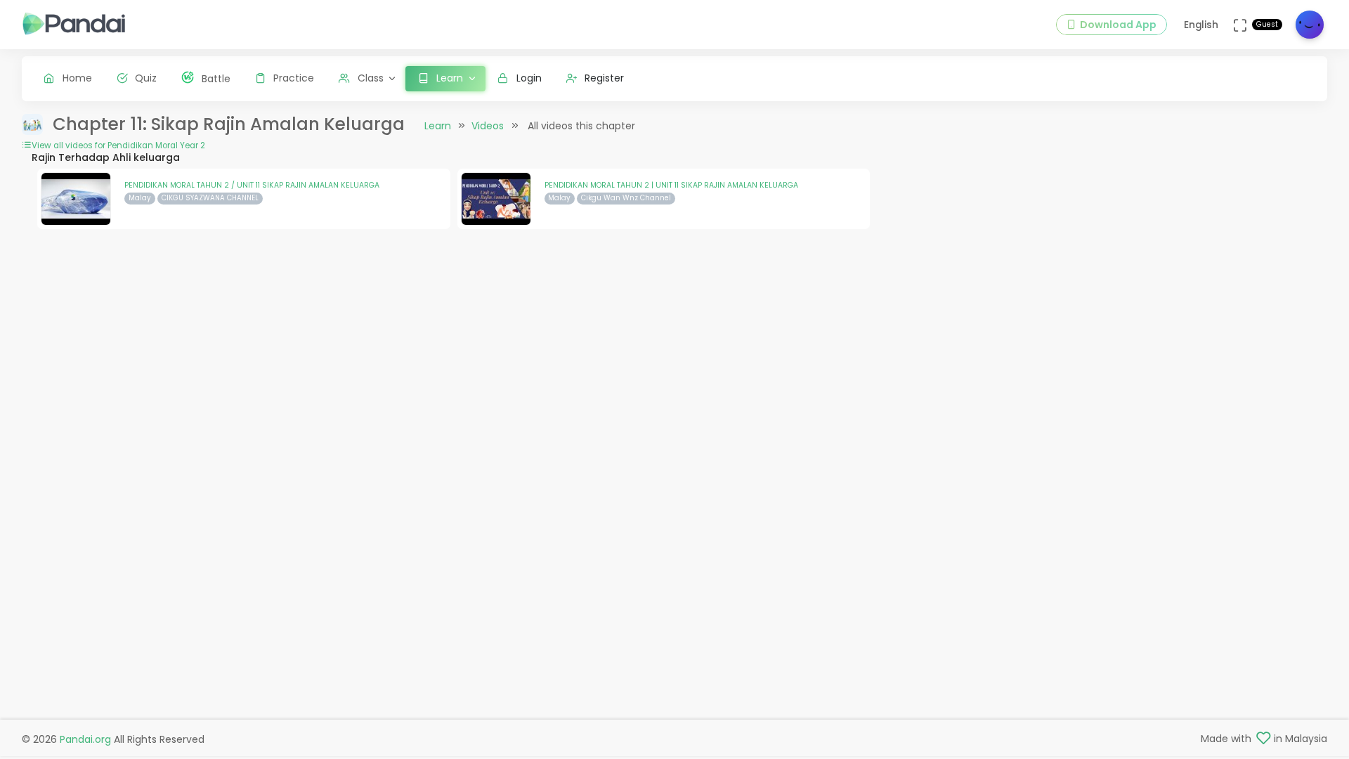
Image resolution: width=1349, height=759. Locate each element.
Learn (437, 126)
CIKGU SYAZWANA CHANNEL (210, 197)
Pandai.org (85, 739)
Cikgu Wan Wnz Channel (626, 197)
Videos (487, 126)
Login (529, 78)
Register (604, 78)
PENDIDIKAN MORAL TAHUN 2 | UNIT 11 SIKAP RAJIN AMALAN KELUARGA (671, 185)
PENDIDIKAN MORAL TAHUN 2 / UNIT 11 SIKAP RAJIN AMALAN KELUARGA (251, 185)
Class (371, 78)
